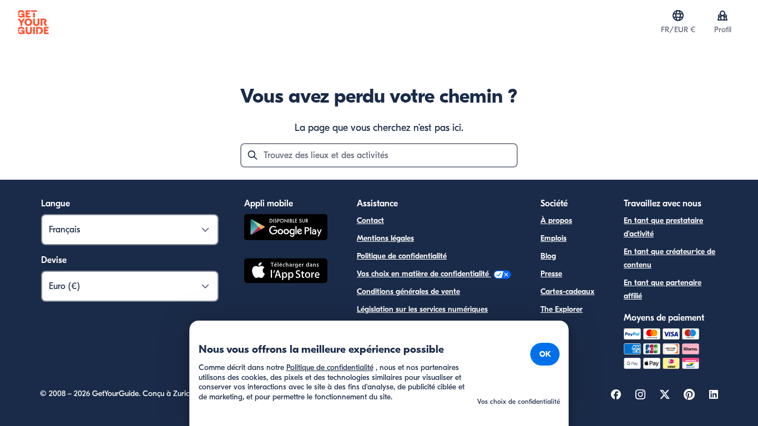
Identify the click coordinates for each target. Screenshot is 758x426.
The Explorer (561, 309)
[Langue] (678, 15)
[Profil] (722, 15)
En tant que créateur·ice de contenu (669, 258)
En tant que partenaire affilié (662, 289)
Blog (548, 256)
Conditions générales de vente (408, 291)
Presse (551, 273)
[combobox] (379, 155)
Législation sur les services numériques (422, 309)
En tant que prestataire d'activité (663, 227)
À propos (556, 220)
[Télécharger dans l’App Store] (285, 272)
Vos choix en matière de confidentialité (424, 273)
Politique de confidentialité (402, 256)
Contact (370, 220)
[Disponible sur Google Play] (285, 229)
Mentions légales (385, 238)
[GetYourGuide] (33, 22)
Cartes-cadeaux (567, 291)
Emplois (553, 238)
